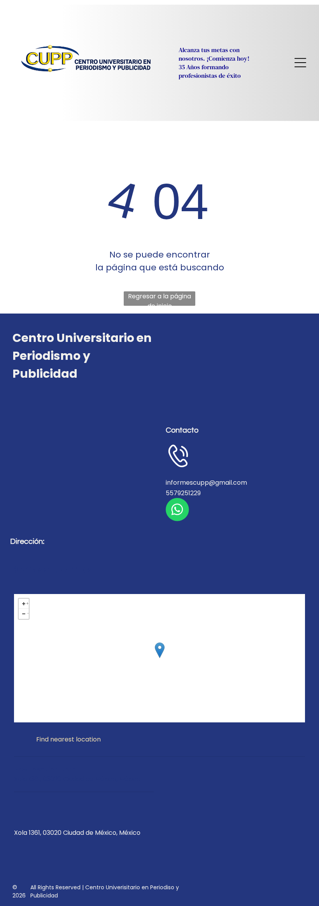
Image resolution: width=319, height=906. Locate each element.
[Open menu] (300, 62)
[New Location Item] (160, 650)
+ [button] (27, 602)
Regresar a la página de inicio (159, 299)
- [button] (28, 612)
